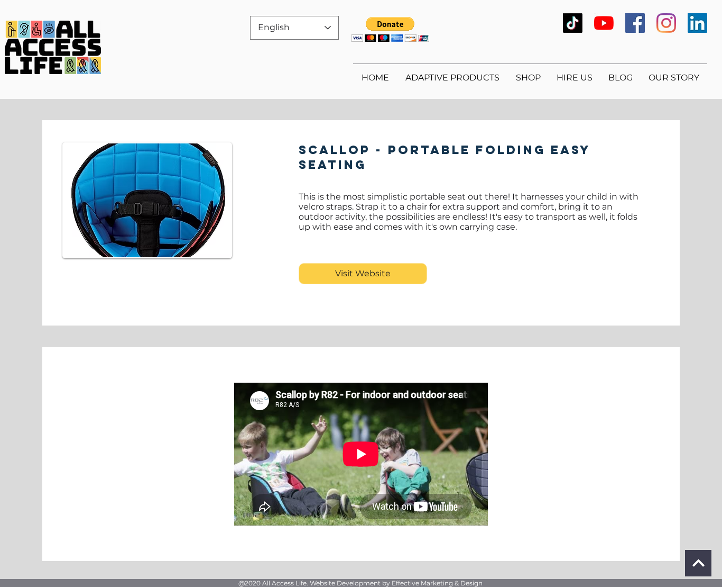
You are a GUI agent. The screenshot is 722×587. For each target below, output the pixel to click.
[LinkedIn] (697, 23)
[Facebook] (635, 23)
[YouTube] (604, 23)
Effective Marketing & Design (437, 583)
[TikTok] (572, 23)
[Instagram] (666, 23)
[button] (390, 29)
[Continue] (698, 563)
